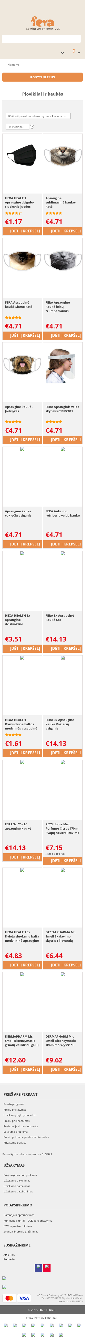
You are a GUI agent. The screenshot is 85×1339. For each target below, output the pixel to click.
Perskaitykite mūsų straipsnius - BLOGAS (27, 1154)
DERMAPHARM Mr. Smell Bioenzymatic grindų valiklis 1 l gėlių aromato (22, 1040)
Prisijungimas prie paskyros (20, 1175)
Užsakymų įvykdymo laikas (20, 1115)
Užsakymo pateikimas (17, 1186)
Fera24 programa (14, 1104)
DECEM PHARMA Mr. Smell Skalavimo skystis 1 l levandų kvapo (61, 936)
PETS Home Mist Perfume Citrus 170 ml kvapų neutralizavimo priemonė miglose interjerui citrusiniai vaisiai (62, 828)
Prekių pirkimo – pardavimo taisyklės (26, 1137)
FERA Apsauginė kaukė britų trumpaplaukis (58, 306)
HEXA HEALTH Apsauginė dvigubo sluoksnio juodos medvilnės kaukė (19, 202)
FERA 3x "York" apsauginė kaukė (18, 826)
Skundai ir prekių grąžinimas (21, 1231)
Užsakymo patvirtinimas (18, 1191)
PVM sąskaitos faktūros (18, 1226)
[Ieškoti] (77, 38)
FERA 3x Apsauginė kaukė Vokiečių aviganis (60, 724)
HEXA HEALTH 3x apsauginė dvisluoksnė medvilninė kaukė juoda (19, 619)
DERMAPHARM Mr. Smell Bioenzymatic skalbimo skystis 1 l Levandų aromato (61, 1040)
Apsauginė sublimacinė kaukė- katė (61, 202)
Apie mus (9, 1254)
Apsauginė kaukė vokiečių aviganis (18, 513)
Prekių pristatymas (15, 1109)
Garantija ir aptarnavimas (19, 1215)
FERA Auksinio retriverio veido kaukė (63, 513)
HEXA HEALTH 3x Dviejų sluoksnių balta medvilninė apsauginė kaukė (22, 936)
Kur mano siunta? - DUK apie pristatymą (28, 1220)
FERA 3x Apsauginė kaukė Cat (60, 617)
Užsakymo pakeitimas (17, 1180)
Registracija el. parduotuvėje (21, 1126)
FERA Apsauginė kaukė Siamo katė (19, 304)
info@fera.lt (77, 1298)
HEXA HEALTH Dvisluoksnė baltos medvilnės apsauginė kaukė (21, 724)
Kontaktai (9, 1259)
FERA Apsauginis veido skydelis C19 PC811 (62, 409)
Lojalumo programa (16, 1131)
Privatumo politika (15, 1142)
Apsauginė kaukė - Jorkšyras (19, 409)
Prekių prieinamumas (17, 1120)
